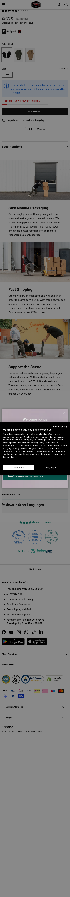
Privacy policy (60, 426)
